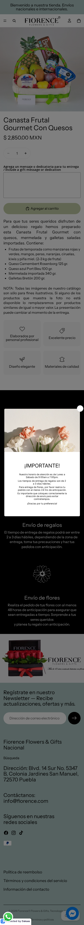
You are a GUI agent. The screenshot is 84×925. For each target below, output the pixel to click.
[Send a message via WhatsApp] (8, 917)
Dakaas (26, 921)
